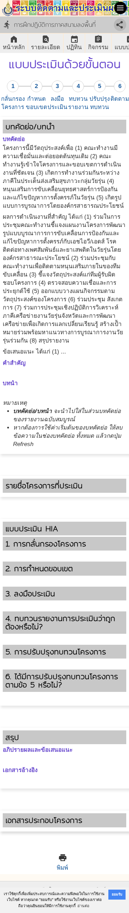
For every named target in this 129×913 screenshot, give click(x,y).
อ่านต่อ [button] (83, 906)
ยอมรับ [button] (117, 894)
